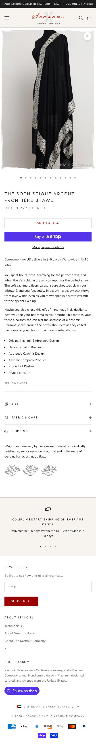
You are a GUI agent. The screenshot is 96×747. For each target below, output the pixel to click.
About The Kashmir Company (25, 641)
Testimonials (13, 626)
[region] (48, 523)
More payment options (48, 247)
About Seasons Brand (19, 633)
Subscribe (21, 601)
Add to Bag (48, 223)
